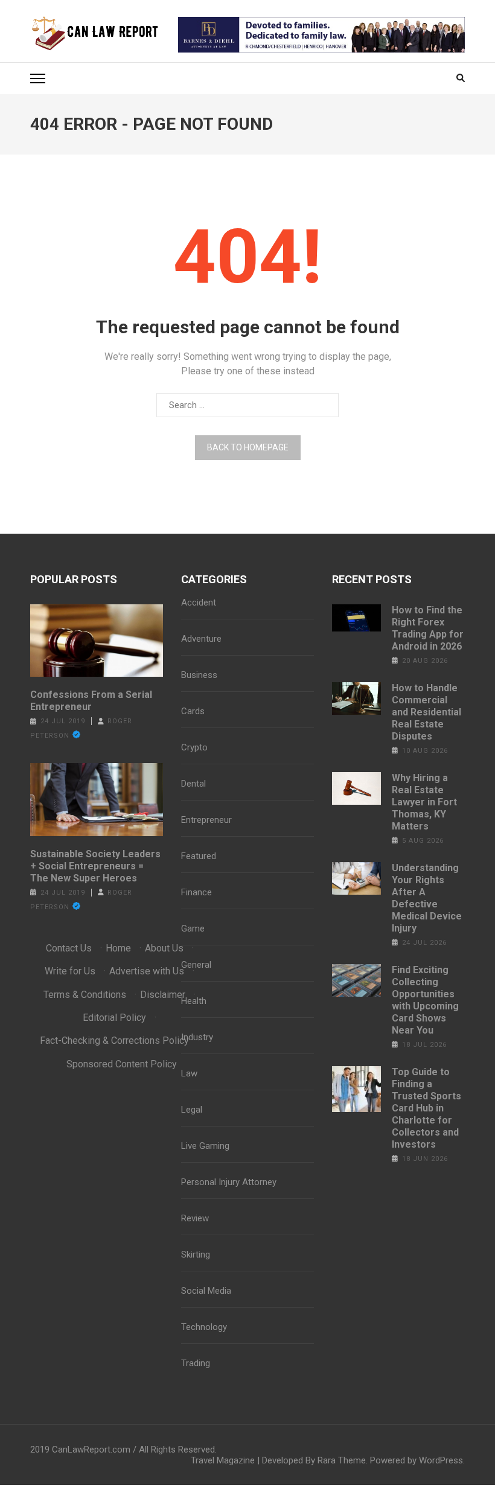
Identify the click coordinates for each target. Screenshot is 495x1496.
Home (118, 948)
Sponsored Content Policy (121, 1064)
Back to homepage (248, 447)
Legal (191, 1109)
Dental (193, 783)
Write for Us (70, 971)
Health (193, 1001)
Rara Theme (342, 1460)
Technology (204, 1327)
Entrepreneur (206, 819)
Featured (198, 856)
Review (195, 1218)
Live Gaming (205, 1145)
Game (193, 928)
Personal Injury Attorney (228, 1182)
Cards (193, 711)
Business (199, 675)
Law (189, 1073)
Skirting (195, 1254)
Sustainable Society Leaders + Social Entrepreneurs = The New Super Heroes (95, 866)
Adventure (201, 638)
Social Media (206, 1290)
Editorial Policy (114, 1017)
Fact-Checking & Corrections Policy (114, 1040)
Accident (198, 602)
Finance (196, 892)
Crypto (194, 747)
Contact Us (69, 948)
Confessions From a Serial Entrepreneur (91, 700)
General (196, 964)
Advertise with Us (146, 971)
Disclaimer (162, 994)
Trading (195, 1363)
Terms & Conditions (84, 994)
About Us (164, 948)
